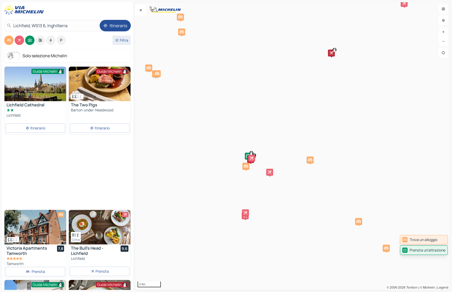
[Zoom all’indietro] (443, 41)
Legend (442, 287)
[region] (292, 146)
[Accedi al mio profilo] (443, 9)
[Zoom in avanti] (443, 32)
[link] (424, 239)
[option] (9, 40)
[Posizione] (443, 53)
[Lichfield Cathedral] (35, 87)
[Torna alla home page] (25, 10)
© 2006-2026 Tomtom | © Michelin (411, 287)
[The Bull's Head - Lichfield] (100, 227)
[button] (331, 53)
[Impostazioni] (443, 20)
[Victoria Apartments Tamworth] (35, 227)
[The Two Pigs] (100, 84)
